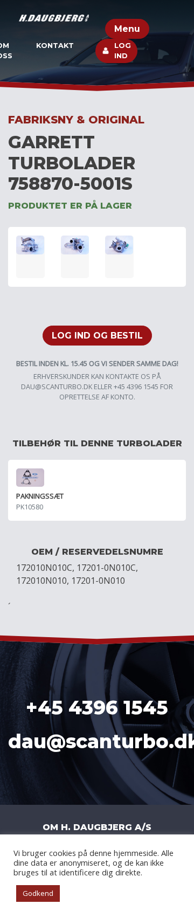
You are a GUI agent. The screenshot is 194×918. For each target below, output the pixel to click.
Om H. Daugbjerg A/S (97, 827)
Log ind (122, 51)
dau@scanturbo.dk (56, 386)
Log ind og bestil (97, 335)
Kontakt (55, 46)
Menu (127, 29)
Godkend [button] (38, 893)
